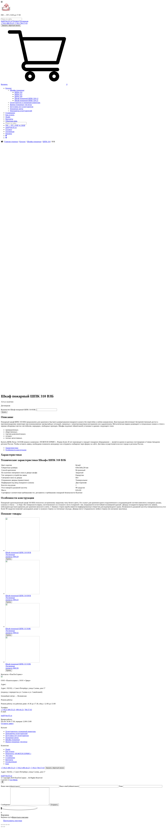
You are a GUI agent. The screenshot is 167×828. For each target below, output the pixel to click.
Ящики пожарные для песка (21, 105)
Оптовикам (23, 21)
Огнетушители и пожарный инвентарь (25, 103)
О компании (10, 113)
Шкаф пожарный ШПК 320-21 (26, 100)
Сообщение (5, 805)
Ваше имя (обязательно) (10, 786)
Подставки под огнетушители (21, 107)
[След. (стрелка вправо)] (4, 826)
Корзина (8, 134)
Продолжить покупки (12, 820)
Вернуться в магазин (20, 817)
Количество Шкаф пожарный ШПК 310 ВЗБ (18, 410)
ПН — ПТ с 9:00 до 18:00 (15, 125)
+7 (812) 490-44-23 (23, 768)
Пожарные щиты (16, 109)
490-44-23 (20, 710)
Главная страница (11, 142)
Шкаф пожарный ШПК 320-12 (26, 98)
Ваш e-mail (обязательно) (69, 786)
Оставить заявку (7, 723)
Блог (7, 764)
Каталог (8, 88)
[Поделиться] (4, 824)
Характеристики (11, 448)
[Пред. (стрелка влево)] (2, 826)
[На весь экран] (6, 824)
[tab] (85, 448)
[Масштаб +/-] (9, 824)
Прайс (7, 117)
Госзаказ (15, 21)
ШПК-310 (18, 92)
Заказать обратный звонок (11, 25)
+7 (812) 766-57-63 (37, 768)
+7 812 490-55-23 (7, 23)
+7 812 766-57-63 (20, 23)
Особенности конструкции (15, 450)
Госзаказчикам (11, 762)
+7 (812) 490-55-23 (8, 710)
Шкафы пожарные (17, 90)
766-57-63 (28, 710)
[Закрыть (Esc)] (2, 824)
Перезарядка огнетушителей (21, 111)
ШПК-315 (18, 94)
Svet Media (13, 780)
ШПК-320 (18, 96)
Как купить (9, 115)
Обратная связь (11, 121)
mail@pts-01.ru (6, 21)
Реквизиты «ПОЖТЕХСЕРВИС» (18, 754)
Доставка (9, 756)
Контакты (9, 119)
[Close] (2, 782)
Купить (4, 412)
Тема (121, 786)
